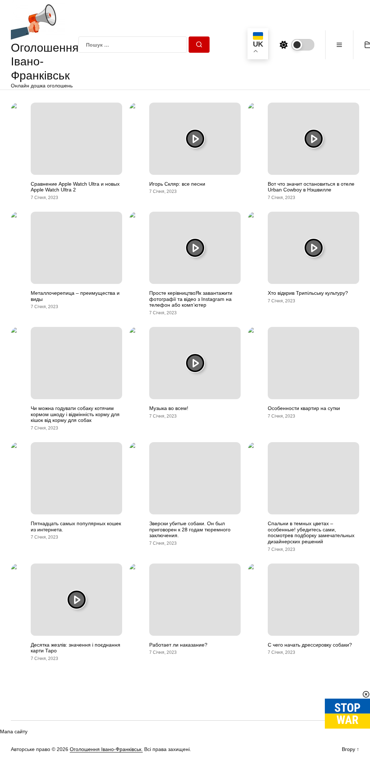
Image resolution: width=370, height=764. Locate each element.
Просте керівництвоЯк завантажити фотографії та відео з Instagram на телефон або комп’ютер (190, 299)
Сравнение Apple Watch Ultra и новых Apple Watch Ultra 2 (75, 187)
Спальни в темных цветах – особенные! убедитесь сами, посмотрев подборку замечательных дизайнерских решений (311, 532)
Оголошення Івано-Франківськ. (106, 749)
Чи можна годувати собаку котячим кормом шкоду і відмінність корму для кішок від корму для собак (75, 414)
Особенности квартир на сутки (304, 408)
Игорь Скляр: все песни (177, 184)
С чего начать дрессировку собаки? (310, 645)
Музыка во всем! (168, 408)
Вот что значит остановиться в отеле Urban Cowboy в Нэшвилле (311, 187)
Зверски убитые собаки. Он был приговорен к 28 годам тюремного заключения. (190, 530)
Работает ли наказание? (178, 645)
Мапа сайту (13, 731)
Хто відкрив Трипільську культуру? (308, 293)
